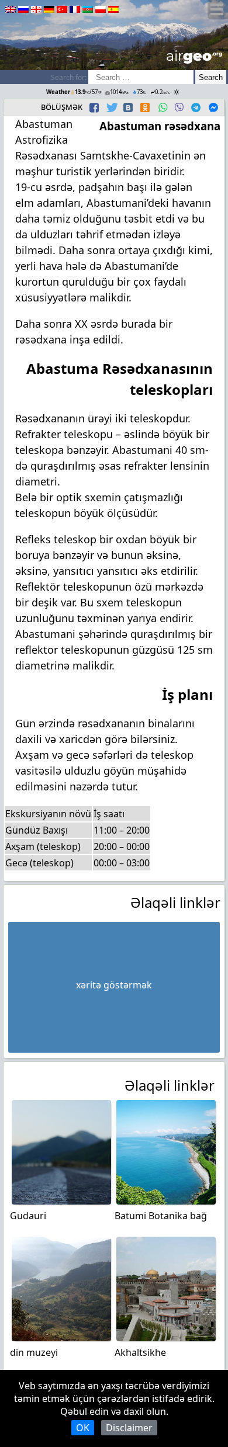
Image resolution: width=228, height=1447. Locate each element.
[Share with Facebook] (94, 107)
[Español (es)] (113, 9)
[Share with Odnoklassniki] (145, 107)
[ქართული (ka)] (36, 9)
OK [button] (82, 1427)
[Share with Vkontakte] (128, 107)
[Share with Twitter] (111, 107)
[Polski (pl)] (100, 9)
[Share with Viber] (179, 107)
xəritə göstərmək (114, 984)
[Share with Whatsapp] (162, 107)
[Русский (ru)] (23, 9)
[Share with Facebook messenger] (213, 107)
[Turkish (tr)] (62, 9)
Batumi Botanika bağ (161, 1215)
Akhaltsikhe (140, 1352)
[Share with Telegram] (196, 107)
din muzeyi (34, 1352)
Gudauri (28, 1215)
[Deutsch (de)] (49, 9)
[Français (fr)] (75, 9)
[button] (95, 107)
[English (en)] (10, 9)
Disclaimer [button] (129, 1427)
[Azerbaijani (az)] (87, 9)
